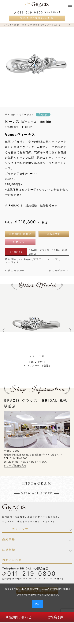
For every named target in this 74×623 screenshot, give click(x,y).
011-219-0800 (30, 12)
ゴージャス (12, 262)
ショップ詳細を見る (15, 465)
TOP (4, 25)
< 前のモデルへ (15, 270)
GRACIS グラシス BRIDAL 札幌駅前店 (48, 252)
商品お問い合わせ (20, 234)
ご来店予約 (54, 234)
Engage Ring (18, 25)
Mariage (24, 259)
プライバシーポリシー (28, 594)
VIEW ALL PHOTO (37, 493)
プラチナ (39, 259)
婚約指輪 (10, 259)
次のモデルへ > (59, 270)
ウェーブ (52, 259)
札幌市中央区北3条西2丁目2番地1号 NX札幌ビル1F (33, 454)
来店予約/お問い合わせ (37, 18)
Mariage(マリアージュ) (43, 25)
